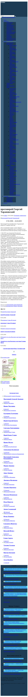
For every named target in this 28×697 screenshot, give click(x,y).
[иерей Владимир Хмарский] (8, 311)
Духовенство (6, 196)
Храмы (5, 41)
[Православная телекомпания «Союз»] (14, 658)
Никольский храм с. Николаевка (13, 137)
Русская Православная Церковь (12, 572)
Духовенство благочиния (10, 198)
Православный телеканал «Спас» (12, 667)
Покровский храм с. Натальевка (13, 149)
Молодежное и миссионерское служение (10, 29)
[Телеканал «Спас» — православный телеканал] (15, 665)
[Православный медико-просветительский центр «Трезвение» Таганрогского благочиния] (15, 588)
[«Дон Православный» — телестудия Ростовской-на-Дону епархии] (15, 671)
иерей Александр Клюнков (8, 331)
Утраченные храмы (10, 84)
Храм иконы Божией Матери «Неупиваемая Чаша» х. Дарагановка (13, 121)
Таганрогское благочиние (10, 43)
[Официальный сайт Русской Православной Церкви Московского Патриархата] (15, 570)
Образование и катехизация (10, 26)
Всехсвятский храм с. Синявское (13, 99)
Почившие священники (10, 201)
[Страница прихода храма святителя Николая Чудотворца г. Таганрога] (15, 610)
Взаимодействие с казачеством (11, 39)
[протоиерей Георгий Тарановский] (10, 218)
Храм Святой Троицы (9, 651)
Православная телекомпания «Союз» (13, 661)
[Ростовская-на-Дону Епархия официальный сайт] (15, 576)
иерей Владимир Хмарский (8, 314)
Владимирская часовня (13, 171)
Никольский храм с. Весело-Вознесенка (13, 128)
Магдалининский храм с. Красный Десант (14, 113)
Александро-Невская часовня (13, 168)
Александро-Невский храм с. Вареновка (13, 90)
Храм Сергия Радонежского (11, 645)
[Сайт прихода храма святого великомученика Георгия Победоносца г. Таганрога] (15, 624)
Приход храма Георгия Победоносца (13, 627)
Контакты (5, 203)
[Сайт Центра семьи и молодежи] (12, 581)
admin (5, 215)
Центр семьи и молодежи (10, 584)
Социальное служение (10, 23)
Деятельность (6, 21)
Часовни (9, 165)
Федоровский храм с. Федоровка (13, 163)
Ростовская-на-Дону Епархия (11, 579)
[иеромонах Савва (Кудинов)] (8, 320)
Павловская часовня (13, 182)
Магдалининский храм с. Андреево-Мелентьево (14, 108)
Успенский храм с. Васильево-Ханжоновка (13, 158)
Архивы (3, 2)
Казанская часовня (12, 174)
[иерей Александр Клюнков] (8, 328)
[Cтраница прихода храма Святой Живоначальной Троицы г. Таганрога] (15, 649)
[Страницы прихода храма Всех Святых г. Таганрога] (15, 616)
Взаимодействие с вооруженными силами (11, 33)
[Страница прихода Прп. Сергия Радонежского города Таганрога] (15, 642)
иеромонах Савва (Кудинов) (8, 323)
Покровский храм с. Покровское (13, 153)
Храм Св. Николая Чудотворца (11, 613)
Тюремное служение (9, 36)
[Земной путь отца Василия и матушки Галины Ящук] (14, 338)
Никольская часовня (13, 179)
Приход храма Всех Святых (11, 619)
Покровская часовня (13, 187)
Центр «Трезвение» (9, 590)
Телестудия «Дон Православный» (12, 674)
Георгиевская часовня (13, 176)
